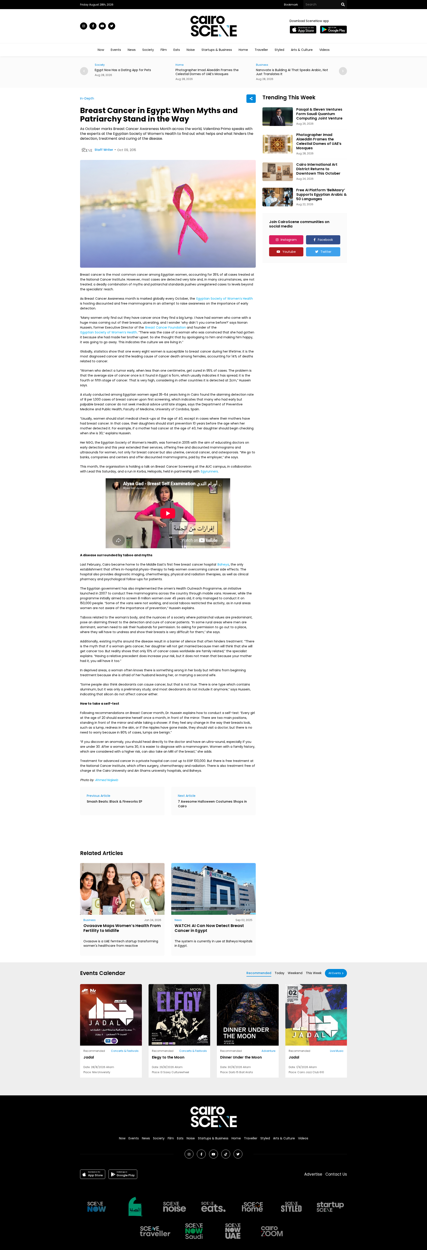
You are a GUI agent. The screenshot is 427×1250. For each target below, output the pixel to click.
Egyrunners (209, 471)
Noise (191, 49)
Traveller (261, 49)
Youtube (289, 251)
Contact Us (336, 1174)
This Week (314, 973)
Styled (279, 49)
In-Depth (87, 98)
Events (116, 49)
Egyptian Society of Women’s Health (224, 298)
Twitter (325, 251)
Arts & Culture (302, 49)
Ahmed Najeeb (106, 780)
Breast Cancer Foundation (165, 327)
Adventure (268, 1051)
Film (164, 49)
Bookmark (291, 4)
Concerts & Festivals (125, 1051)
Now (101, 49)
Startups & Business (216, 49)
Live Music (337, 1051)
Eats (176, 49)
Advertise (313, 1174)
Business (181, 65)
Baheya (223, 564)
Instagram (289, 239)
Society (148, 49)
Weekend (295, 973)
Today (279, 973)
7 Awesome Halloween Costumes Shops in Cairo (212, 803)
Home (243, 49)
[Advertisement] (161, 832)
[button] (343, 71)
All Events (334, 973)
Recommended (258, 973)
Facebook (325, 239)
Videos (324, 49)
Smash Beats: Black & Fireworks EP (114, 801)
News (132, 49)
